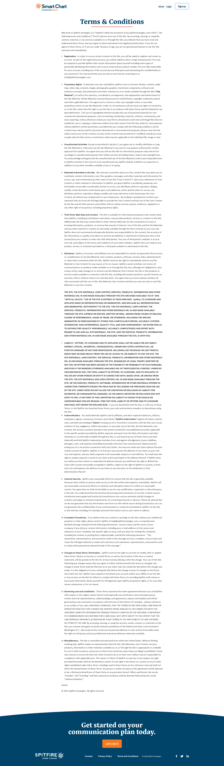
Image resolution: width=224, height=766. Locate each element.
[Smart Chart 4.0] (51, 6)
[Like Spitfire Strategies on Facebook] (176, 756)
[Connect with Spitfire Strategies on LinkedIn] (187, 756)
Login (169, 6)
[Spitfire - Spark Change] (49, 756)
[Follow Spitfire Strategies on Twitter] (181, 756)
